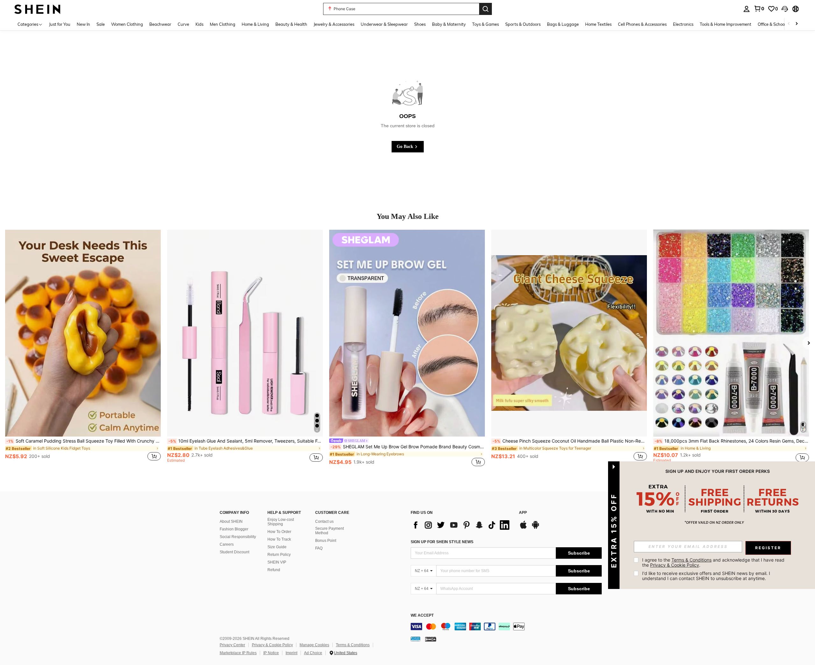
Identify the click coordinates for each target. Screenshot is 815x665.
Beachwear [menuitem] (160, 24)
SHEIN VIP (276, 562)
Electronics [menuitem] (683, 24)
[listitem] (83, 349)
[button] (785, 9)
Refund (273, 570)
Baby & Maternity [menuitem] (449, 24)
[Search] (485, 9)
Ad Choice (313, 653)
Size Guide (277, 547)
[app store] (523, 528)
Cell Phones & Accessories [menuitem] (642, 24)
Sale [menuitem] (100, 24)
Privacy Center (232, 645)
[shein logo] (37, 8)
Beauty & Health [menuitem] (291, 24)
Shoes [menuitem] (420, 24)
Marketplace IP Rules (238, 653)
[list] (462, 525)
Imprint (291, 653)
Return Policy (279, 554)
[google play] (535, 528)
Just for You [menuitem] (59, 24)
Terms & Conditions (353, 645)
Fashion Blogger (234, 529)
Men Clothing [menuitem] (222, 24)
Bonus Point (325, 540)
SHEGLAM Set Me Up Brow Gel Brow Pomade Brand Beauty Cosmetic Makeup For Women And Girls (407, 446)
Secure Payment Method (329, 530)
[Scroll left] (789, 24)
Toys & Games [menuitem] (485, 24)
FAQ (318, 548)
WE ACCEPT (422, 615)
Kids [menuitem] (199, 24)
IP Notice (271, 653)
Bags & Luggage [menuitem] (563, 24)
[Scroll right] (796, 24)
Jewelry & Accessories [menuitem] (334, 24)
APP (523, 513)
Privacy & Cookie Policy (272, 645)
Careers (227, 544)
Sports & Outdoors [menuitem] (523, 24)
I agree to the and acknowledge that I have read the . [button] (714, 562)
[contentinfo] (506, 626)
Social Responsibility (238, 537)
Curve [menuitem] (183, 24)
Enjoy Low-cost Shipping (280, 521)
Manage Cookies (314, 645)
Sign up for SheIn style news (442, 542)
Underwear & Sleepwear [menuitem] (384, 24)
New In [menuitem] (83, 24)
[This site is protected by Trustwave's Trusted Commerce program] (415, 639)
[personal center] (746, 9)
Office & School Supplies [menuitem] (780, 24)
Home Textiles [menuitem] (598, 24)
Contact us (324, 521)
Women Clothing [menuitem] (127, 24)
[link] (759, 8)
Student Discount (234, 552)
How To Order (279, 531)
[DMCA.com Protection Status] (430, 639)
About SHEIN (231, 521)
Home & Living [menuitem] (255, 24)
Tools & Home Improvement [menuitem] (725, 24)
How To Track (279, 539)
